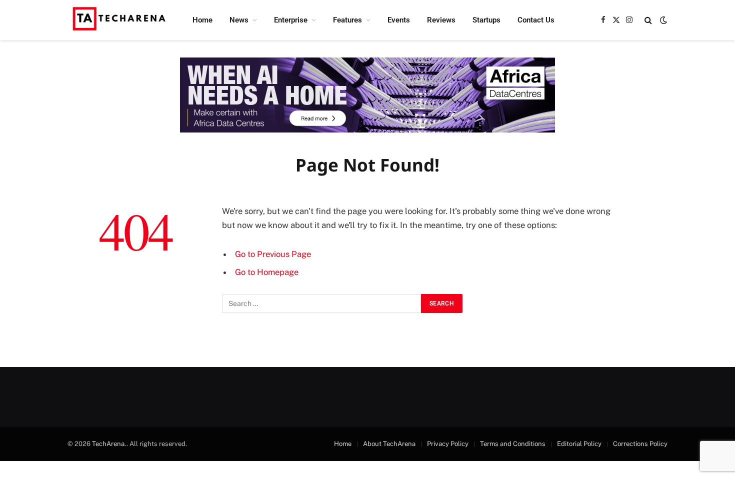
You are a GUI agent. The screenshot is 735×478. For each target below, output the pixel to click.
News (239, 20)
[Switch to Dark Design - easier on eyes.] (663, 20)
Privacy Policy (447, 444)
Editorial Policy (579, 444)
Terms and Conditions (513, 444)
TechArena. (109, 444)
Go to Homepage (266, 272)
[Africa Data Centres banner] (367, 95)
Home (202, 20)
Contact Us (536, 20)
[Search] (648, 20)
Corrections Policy (640, 444)
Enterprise (291, 20)
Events (399, 20)
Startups (486, 20)
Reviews (441, 20)
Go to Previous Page (273, 254)
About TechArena (389, 444)
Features (347, 20)
